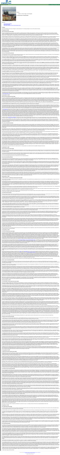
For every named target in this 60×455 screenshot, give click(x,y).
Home (49, 4)
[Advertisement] (31, 2)
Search (59, 4)
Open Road (25, 251)
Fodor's (20, 251)
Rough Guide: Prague (7, 24)
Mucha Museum (5, 109)
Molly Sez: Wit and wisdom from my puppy (33, 452)
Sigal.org (28, 452)
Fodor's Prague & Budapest (8, 23)
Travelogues (52, 4)
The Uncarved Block (25, 452)
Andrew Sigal (20, 15)
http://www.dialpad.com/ (6, 93)
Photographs (56, 4)
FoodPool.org (39, 452)
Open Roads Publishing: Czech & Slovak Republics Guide (12, 25)
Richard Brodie (25, 15)
